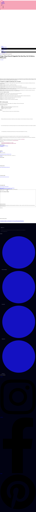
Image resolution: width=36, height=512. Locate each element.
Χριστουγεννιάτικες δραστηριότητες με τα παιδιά (7, 142)
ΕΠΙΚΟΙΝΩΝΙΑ (2, 2)
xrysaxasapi (2, 59)
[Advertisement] (18, 40)
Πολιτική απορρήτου (3, 3)
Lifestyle (1, 218)
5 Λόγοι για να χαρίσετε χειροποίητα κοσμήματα (4, 186)
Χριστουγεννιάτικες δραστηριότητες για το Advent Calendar (8, 143)
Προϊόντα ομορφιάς (4, 218)
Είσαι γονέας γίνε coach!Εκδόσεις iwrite (6, 188)
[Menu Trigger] (2, 1)
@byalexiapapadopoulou (15, 140)
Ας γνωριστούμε (2, 1)
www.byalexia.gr (22, 139)
